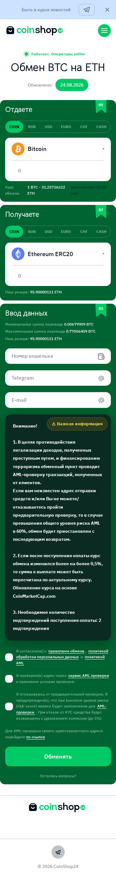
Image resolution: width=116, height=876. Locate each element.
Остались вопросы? (58, 775)
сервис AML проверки (88, 675)
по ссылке (35, 736)
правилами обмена (66, 651)
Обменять (58, 756)
